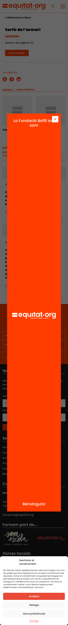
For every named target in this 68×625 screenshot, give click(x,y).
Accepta (34, 596)
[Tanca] (55, 119)
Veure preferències (34, 613)
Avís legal (34, 620)
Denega (34, 605)
